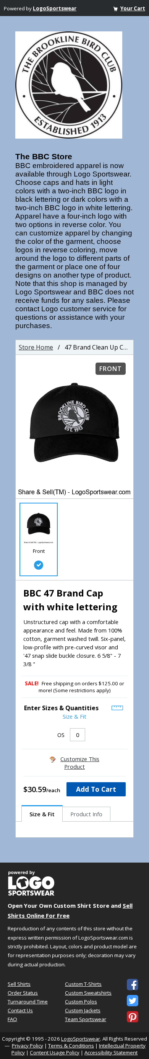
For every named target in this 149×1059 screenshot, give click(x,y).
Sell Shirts (19, 984)
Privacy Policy (27, 1045)
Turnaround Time (28, 1001)
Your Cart (132, 8)
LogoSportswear (54, 8)
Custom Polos (81, 1001)
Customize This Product (79, 762)
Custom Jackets (82, 1010)
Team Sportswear (85, 1019)
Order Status (23, 992)
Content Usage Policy (54, 1052)
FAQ (12, 1019)
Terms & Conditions (71, 1045)
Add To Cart (96, 789)
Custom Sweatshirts (88, 992)
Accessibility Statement (111, 1052)
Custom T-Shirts (83, 984)
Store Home (36, 347)
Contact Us (20, 1010)
